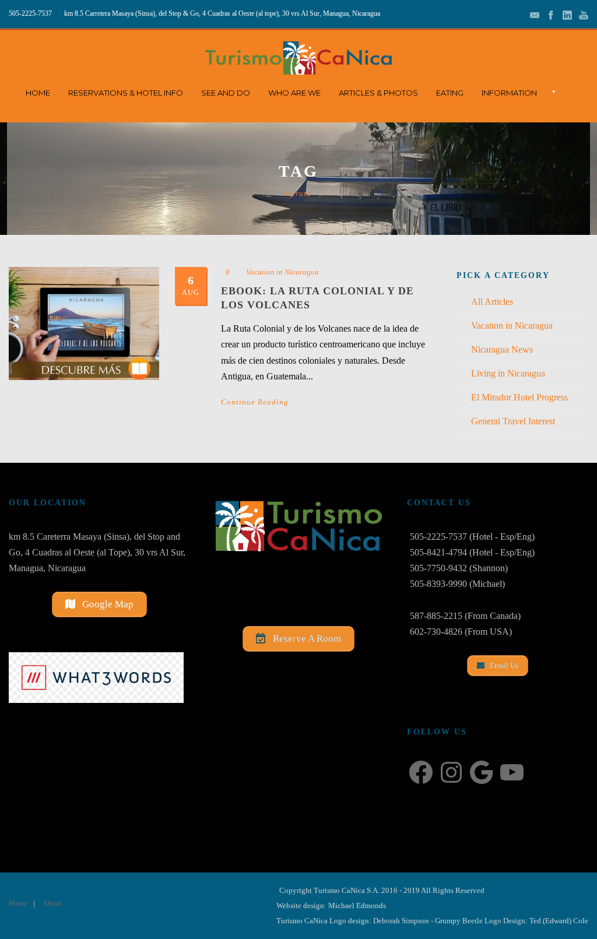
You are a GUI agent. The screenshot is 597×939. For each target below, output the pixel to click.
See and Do (225, 92)
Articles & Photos (378, 92)
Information (509, 92)
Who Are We (294, 92)
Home (38, 92)
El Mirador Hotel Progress (519, 397)
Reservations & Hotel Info (125, 92)
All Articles (492, 302)
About (52, 903)
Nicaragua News (502, 349)
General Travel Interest (513, 421)
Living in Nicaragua (508, 373)
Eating (449, 92)
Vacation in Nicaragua (282, 272)
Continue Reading (255, 402)
